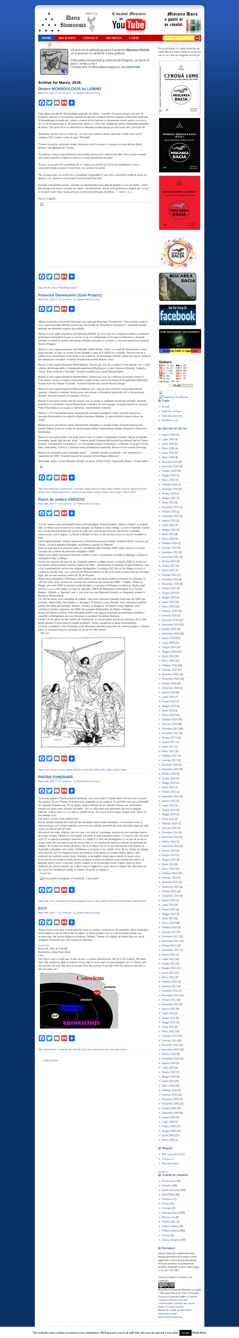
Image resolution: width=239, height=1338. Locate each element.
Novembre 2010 (170, 1049)
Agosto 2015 (169, 801)
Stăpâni (103, 901)
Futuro (165, 1203)
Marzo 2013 (168, 923)
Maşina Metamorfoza (61, 492)
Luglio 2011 (168, 1013)
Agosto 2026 (169, 434)
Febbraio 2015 (169, 823)
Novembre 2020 (170, 584)
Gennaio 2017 (169, 760)
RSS (44, 44)
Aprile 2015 (168, 819)
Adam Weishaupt (51, 489)
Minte (133, 492)
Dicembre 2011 (170, 990)
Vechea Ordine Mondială (119, 901)
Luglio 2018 (168, 697)
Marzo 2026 (168, 448)
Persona (104, 1049)
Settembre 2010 (170, 1058)
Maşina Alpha (107, 489)
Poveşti (166, 1235)
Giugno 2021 (169, 565)
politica (109, 770)
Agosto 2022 (169, 520)
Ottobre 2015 (169, 791)
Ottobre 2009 (169, 1108)
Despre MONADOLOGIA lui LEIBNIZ (70, 89)
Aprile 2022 (168, 534)
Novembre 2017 (170, 733)
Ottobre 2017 (169, 737)
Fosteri (61, 770)
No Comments (65, 93)
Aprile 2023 (168, 502)
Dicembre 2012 (170, 936)
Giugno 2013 (169, 909)
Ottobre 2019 (169, 629)
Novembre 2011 (170, 995)
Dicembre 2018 (170, 674)
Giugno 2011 (168, 1018)
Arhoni (46, 770)
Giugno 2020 (169, 592)
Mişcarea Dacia (93, 93)
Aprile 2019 (168, 656)
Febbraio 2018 (169, 719)
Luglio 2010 (168, 1067)
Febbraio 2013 (169, 927)
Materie (126, 492)
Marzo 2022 (168, 538)
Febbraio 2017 (169, 755)
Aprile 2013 (168, 918)
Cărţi (134, 38)
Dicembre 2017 (170, 728)
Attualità (166, 1185)
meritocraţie (87, 770)
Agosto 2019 (169, 638)
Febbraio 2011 (169, 1036)
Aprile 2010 (168, 1081)
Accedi (165, 406)
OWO (102, 770)
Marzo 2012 (168, 977)
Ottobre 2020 (169, 588)
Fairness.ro (168, 1159)
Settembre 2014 (170, 846)
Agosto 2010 (169, 1063)
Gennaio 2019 (169, 669)
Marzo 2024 (168, 479)
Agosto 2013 (169, 900)
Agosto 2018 (169, 692)
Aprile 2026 (168, 443)
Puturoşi (89, 901)
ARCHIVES (113, 38)
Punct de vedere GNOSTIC (61, 499)
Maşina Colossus (122, 489)
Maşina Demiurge (139, 489)
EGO (42, 908)
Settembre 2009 (170, 1112)
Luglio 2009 (168, 1121)
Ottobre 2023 (169, 493)
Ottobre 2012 (169, 945)
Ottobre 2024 (169, 471)
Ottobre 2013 (169, 891)
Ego (70, 1049)
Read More (199, 1332)
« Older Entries (50, 1060)
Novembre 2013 (170, 886)
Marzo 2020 (168, 606)
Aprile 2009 (168, 1135)
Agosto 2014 (169, 850)
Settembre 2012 (170, 950)
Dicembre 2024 (170, 462)
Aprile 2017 (168, 746)
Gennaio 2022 (169, 547)
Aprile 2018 (168, 710)
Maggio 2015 (169, 814)
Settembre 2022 (170, 516)
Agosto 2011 (168, 1008)
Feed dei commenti (172, 415)
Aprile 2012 (168, 972)
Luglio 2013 (168, 904)
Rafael (117, 770)
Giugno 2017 (169, 742)
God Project (78, 489)
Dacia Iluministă (68, 23)
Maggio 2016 (169, 782)
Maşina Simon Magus (112, 492)
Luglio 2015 (168, 805)
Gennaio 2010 (169, 1094)
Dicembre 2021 (170, 552)
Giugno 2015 (169, 810)
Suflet (116, 1049)
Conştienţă (62, 1049)
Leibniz (54, 288)
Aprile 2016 (168, 787)
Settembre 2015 (170, 796)
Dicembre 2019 (170, 620)
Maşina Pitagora (94, 492)
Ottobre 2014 (169, 841)
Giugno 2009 (169, 1126)
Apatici (46, 901)
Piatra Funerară (67, 901)
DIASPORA (168, 1194)
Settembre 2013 (170, 895)
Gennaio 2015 (169, 828)
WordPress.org (170, 420)
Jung (84, 1049)
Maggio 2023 (169, 498)
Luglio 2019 (168, 642)
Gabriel (69, 770)
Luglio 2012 (168, 959)
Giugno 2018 (169, 701)
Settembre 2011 (170, 1004)
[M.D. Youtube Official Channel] (129, 33)
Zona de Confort (138, 901)
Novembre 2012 (170, 941)
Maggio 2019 (169, 651)
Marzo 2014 (168, 868)
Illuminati (77, 770)
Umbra (123, 1049)
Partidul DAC (169, 1221)
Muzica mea (168, 1217)
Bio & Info (67, 38)
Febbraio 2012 (169, 981)
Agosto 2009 (169, 1117)
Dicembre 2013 (170, 882)
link (199, 51)
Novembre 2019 (170, 624)
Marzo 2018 (168, 715)
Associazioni (169, 1181)
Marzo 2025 (168, 457)
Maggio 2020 (169, 597)
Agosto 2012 (169, 954)
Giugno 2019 (169, 647)
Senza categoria (170, 1239)
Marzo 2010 (168, 1085)
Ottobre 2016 (169, 773)
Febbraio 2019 (169, 665)
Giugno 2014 (169, 855)
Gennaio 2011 (169, 1040)
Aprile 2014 (168, 864)
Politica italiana (170, 1226)
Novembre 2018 (170, 678)
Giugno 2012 (169, 963)
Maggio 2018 (169, 706)
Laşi (57, 901)
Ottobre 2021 (169, 561)
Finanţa (53, 770)
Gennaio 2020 (169, 615)
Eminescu (167, 1199)
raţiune (74, 288)
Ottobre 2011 (169, 999)
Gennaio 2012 (169, 986)
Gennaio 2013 (169, 932)
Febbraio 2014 (169, 873)
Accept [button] (185, 1332)
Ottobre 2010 (169, 1054)
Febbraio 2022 (169, 543)
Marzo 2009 (168, 1140)
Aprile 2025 (168, 452)
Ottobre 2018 (169, 683)
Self (111, 1049)
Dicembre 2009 (170, 1099)
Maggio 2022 (169, 529)
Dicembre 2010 (170, 1045)
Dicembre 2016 (170, 764)
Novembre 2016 (170, 769)
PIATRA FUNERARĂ (55, 777)
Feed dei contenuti (172, 411)
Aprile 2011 (168, 1027)
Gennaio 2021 (169, 575)
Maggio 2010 (169, 1076)
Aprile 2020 (168, 602)
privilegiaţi (80, 901)
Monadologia (64, 288)
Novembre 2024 (170, 466)
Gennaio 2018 (169, 724)
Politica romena (170, 1230)
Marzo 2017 (168, 751)
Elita (52, 901)
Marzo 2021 (168, 570)
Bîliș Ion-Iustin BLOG (173, 1154)
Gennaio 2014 (169, 877)
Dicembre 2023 (170, 489)
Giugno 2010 (169, 1072)
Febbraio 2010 (169, 1090)
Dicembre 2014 (170, 832)
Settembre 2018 (170, 688)
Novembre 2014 (170, 837)
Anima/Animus (50, 1049)
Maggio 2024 (169, 475)
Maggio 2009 (169, 1131)
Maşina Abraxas (92, 489)
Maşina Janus (44, 492)
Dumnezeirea (66, 489)
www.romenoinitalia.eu (170, 1317)
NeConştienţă (93, 1049)
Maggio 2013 (169, 914)
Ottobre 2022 (169, 511)
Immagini (167, 1208)
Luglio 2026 (168, 439)
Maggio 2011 (169, 1022)
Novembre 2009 (170, 1103)
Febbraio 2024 (169, 484)
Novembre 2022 (170, 507)
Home (46, 38)
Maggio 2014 (169, 859)
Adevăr (47, 288)
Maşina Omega (79, 492)
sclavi (96, 901)
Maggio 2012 (169, 968)
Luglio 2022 (168, 525)
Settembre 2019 (170, 633)
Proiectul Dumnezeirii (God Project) (70, 295)
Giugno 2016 (169, 778)
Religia (124, 770)
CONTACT (90, 38)
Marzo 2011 (168, 1031)
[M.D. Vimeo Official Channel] (182, 33)
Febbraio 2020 (169, 611)
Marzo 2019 (168, 660)
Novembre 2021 (170, 556)
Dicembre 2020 (170, 579)
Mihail (96, 770)
